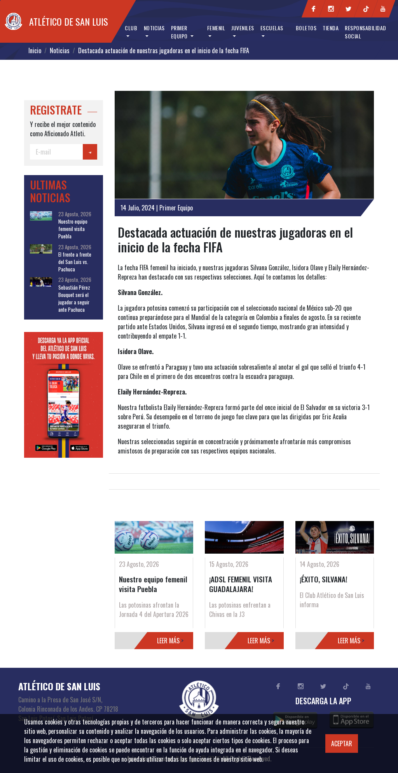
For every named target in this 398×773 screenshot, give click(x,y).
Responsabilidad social (365, 32)
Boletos (306, 28)
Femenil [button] (216, 28)
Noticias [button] (154, 28)
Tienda (331, 28)
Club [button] (131, 28)
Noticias (60, 50)
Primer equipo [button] (180, 32)
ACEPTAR (341, 743)
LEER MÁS (170, 640)
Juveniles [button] (242, 28)
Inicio (34, 50)
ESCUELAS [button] (271, 28)
